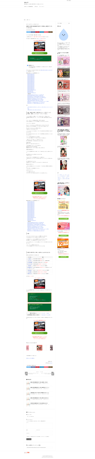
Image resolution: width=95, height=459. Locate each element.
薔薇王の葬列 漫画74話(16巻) (30, 86)
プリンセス (29, 19)
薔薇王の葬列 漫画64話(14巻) (30, 204)
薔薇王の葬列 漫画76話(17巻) (30, 215)
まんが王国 (48, 314)
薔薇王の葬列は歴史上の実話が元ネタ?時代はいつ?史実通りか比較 (35, 95)
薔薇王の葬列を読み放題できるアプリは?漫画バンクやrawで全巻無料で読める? (36, 97)
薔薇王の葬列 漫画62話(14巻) (30, 202)
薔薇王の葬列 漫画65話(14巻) (30, 77)
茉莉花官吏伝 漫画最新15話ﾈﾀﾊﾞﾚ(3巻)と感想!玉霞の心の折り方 (39, 403)
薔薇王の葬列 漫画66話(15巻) (30, 78)
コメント (27, 422)
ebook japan (29, 270)
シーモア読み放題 (29, 262)
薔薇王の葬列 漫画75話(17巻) (30, 214)
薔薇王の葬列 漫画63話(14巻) (30, 203)
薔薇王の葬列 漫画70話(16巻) (30, 82)
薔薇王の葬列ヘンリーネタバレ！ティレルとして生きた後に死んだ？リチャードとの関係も (38, 101)
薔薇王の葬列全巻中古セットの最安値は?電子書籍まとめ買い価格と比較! (35, 96)
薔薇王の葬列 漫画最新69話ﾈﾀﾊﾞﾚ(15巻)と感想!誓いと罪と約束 (39, 382)
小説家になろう (59, 178)
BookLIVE (29, 265)
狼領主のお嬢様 (67, 178)
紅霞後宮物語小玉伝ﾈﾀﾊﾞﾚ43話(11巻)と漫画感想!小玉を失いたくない (40, 392)
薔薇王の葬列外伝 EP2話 (30, 219)
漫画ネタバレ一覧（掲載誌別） (30, 358)
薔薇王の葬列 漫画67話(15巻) (30, 79)
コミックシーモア (59, 210)
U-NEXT (48, 313)
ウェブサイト (27, 433)
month (65, 174)
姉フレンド (67, 177)
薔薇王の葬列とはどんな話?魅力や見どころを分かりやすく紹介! (34, 98)
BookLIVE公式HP (63, 256)
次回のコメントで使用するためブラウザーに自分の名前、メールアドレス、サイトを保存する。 (38, 436)
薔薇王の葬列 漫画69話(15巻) (30, 81)
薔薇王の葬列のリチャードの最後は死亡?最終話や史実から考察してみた (35, 103)
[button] (27, 348)
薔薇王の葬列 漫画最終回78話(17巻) (31, 217)
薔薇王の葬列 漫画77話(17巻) (30, 216)
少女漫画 (63, 178)
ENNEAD (61, 174)
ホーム (25, 19)
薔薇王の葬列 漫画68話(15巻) (30, 80)
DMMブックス (30, 273)
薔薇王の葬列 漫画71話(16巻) (30, 83)
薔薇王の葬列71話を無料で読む (39, 53)
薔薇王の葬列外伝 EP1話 (30, 218)
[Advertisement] (47, 13)
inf (63, 174)
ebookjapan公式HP (64, 235)
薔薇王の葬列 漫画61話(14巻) (30, 201)
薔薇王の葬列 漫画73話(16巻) (30, 85)
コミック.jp (39, 38)
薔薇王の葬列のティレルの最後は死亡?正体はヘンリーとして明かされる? (36, 102)
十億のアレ (63, 177)
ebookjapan (58, 230)
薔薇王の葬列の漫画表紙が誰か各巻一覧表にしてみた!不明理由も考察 (35, 222)
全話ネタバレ (59, 177)
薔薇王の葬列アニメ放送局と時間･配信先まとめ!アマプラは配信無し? (35, 99)
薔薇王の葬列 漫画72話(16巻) (30, 84)
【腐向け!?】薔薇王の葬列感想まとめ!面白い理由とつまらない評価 (35, 100)
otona (68, 174)
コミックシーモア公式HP (63, 218)
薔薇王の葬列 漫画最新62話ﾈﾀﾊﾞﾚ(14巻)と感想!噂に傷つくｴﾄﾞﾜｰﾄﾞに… (40, 387)
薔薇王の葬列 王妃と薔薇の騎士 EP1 (31, 92)
